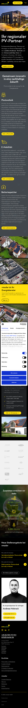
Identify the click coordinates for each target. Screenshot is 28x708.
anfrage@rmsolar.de (9, 617)
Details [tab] (12, 328)
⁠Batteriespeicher (5, 666)
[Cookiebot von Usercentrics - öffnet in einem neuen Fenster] (20, 324)
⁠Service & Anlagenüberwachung (9, 670)
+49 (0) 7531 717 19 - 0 (9, 614)
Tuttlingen (3, 651)
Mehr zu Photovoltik (8, 134)
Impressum (4, 701)
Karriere (3, 686)
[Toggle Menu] (25, 2)
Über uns (5, 300)
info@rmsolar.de (7, 637)
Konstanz (3, 646)
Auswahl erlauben (14, 377)
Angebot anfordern (8, 66)
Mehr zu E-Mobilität (8, 179)
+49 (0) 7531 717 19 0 (8, 635)
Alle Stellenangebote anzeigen (10, 573)
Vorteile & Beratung (6, 679)
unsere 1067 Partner (11, 335)
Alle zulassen (14, 373)
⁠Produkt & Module (5, 664)
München (3, 653)
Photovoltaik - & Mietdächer (8, 661)
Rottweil (3, 649)
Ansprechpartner (5, 688)
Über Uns (3, 681)
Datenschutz (4, 698)
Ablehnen (14, 382)
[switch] (24, 357)
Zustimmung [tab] (5, 328)
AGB (2, 705)
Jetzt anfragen (17, 3)
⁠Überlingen (4, 648)
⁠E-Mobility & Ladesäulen (7, 668)
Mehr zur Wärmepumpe (11, 413)
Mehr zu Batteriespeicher (9, 228)
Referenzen (4, 684)
